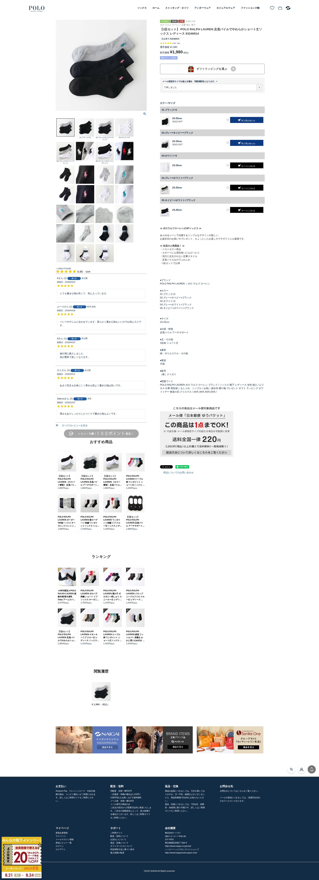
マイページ (61, 836)
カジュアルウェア (225, 7)
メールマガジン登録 (65, 839)
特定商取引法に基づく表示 (122, 849)
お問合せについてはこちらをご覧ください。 (240, 791)
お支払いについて (118, 839)
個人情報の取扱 (117, 853)
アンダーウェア (202, 7)
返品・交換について (119, 843)
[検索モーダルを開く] (291, 769)
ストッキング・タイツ (177, 7)
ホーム (156, 7)
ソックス (142, 7)
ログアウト (61, 849)
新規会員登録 (62, 833)
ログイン (60, 846)
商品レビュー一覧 (64, 843)
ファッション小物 (250, 7)
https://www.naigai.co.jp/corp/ (178, 846)
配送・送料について (119, 836)
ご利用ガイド (116, 833)
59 (178, 43)
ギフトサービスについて (121, 846)
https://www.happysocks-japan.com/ (181, 853)
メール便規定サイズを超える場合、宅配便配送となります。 (190, 81)
